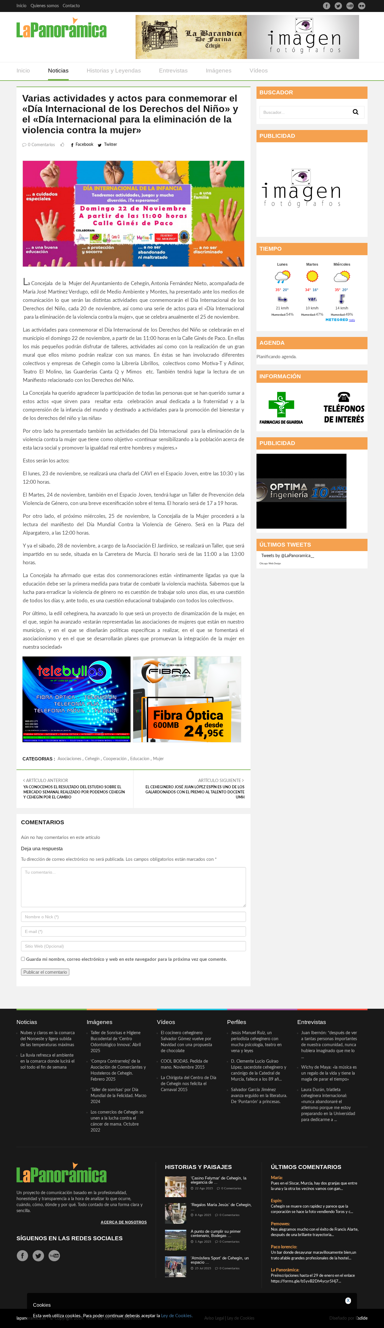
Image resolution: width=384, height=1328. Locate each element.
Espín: (276, 1201)
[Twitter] (338, 6)
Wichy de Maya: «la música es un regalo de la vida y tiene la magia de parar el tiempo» (329, 1073)
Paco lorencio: (284, 1247)
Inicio (21, 6)
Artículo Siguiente (195, 789)
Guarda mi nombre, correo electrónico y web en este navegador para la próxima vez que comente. (126, 959)
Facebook (84, 145)
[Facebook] (326, 6)
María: (277, 1178)
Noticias (58, 70)
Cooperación (115, 759)
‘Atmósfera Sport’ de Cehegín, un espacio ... (220, 1260)
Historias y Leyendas (114, 70)
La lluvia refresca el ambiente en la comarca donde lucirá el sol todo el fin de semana (47, 1061)
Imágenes (219, 70)
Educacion (139, 759)
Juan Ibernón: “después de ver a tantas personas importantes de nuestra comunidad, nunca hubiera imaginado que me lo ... (329, 1045)
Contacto (71, 6)
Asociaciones (69, 759)
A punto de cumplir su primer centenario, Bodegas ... (216, 1233)
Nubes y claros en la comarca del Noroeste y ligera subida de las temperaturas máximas (47, 1039)
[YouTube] (350, 6)
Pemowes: (280, 1224)
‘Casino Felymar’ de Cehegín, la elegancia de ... (218, 1180)
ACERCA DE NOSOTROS (124, 1222)
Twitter (110, 145)
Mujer (158, 759)
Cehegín (92, 759)
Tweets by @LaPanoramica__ (287, 556)
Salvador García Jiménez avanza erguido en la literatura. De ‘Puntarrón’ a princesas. (259, 1096)
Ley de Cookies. (177, 1316)
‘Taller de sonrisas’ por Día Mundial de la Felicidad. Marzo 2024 (118, 1096)
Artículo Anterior (74, 789)
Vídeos (259, 70)
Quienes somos (45, 6)
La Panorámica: (285, 1270)
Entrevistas (173, 70)
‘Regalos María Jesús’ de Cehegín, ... (221, 1207)
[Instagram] (361, 6)
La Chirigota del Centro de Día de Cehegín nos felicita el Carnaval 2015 (188, 1084)
